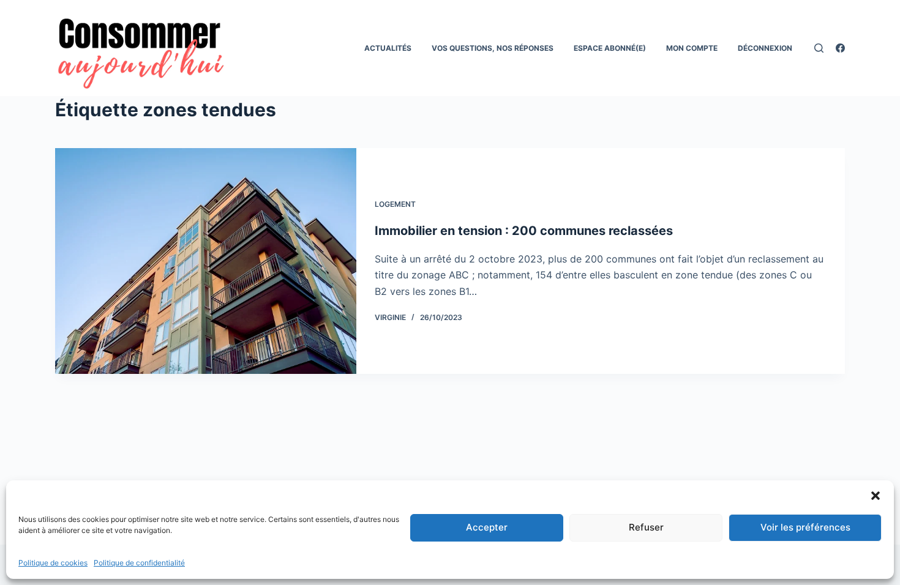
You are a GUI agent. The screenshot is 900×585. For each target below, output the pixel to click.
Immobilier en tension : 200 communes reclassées (524, 230)
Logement (395, 204)
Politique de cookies (53, 562)
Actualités (387, 48)
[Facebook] (840, 48)
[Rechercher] (818, 48)
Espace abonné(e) (610, 48)
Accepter (487, 527)
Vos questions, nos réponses (492, 48)
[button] (875, 496)
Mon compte (692, 48)
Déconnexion (765, 48)
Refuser (646, 527)
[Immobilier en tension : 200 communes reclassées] (205, 261)
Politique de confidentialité (139, 562)
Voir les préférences (805, 527)
